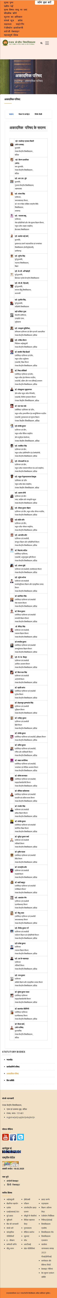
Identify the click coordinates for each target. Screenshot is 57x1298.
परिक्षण (26, 1203)
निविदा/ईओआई (46, 1219)
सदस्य (11, 114)
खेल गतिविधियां (29, 1248)
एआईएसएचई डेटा (13, 1211)
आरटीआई (27, 1244)
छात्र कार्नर (45, 1199)
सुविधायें (9, 1219)
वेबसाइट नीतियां (47, 1268)
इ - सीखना (10, 1240)
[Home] (19, 42)
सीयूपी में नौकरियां (30, 1215)
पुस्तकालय (28, 1228)
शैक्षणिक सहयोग (12, 1203)
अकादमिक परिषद (13, 1073)
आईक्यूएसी (10, 1199)
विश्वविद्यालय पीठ (47, 1232)
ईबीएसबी (27, 1199)
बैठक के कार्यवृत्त (24, 114)
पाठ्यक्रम (44, 1203)
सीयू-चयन (10, 1248)
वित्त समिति (10, 1080)
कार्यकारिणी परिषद (13, 1067)
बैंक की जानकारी (12, 1223)
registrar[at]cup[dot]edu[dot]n (21, 1117)
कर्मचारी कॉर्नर (12, 1244)
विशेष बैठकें (38, 114)
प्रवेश (9, 1207)
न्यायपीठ (9, 1060)
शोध (25, 1240)
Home (18, 81)
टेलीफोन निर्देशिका (47, 1215)
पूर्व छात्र (10, 1215)
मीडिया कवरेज (29, 1232)
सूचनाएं (26, 1236)
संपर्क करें (10, 1228)
